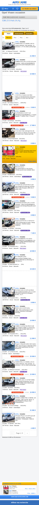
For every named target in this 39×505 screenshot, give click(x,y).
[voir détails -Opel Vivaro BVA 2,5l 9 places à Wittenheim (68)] (8, 168)
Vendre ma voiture (30, 8)
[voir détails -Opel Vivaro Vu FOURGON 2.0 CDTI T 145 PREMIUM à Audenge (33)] (8, 115)
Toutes (8, 33)
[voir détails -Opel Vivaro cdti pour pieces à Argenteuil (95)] (8, 151)
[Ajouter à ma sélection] (12, 42)
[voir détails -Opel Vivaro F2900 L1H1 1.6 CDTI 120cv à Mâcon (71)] (8, 310)
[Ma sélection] (17, 8)
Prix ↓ (21, 37)
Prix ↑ (15, 37)
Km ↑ (27, 37)
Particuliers (29, 33)
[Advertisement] (19, 78)
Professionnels (19, 33)
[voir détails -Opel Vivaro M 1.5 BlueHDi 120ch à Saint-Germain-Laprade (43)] (8, 258)
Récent (8, 37)
